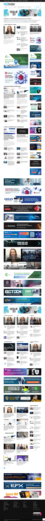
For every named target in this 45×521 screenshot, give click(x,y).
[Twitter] (40, 1)
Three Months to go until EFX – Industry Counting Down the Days (24, 157)
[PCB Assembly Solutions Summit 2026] (22, 12)
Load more (35, 450)
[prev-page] (4, 124)
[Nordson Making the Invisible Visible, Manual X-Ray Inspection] (35, 65)
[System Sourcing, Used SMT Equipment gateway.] (35, 122)
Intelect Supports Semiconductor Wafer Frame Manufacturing (35, 33)
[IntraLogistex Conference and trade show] (22, 380)
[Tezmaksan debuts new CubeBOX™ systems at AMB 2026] (5, 111)
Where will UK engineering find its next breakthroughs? (24, 161)
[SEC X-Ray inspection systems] (35, 130)
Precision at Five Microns (24, 48)
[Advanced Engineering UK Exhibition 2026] (35, 90)
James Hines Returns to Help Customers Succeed (11, 120)
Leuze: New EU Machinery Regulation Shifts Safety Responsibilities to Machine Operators (24, 120)
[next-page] (5, 124)
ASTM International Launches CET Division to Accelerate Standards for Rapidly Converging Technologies (24, 111)
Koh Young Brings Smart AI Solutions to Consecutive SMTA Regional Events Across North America (11, 157)
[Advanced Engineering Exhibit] (22, 389)
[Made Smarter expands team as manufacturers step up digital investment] (18, 107)
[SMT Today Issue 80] (22, 494)
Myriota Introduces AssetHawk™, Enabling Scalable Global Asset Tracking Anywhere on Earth (11, 364)
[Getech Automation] (35, 106)
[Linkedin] (35, 1)
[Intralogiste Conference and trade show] (35, 138)
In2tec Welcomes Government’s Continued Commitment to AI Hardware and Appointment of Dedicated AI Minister (9, 36)
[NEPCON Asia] (35, 171)
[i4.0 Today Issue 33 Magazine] (22, 309)
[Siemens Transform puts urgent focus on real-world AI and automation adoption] (5, 154)
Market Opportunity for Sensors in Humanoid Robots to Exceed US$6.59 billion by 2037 (37, 335)
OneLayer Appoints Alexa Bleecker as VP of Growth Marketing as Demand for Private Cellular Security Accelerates (10, 354)
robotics (29, 21)
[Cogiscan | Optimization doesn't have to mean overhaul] (16, 77)
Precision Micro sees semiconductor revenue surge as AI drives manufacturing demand (11, 116)
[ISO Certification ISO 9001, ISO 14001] (37, 513)
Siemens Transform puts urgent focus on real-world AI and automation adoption (11, 154)
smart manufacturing (20, 21)
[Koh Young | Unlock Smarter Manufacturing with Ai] (16, 61)
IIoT (4, 265)
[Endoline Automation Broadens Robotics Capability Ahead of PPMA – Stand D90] (5, 148)
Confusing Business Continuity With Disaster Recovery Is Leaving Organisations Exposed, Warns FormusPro (24, 28)
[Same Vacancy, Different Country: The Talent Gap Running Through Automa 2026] (22, 131)
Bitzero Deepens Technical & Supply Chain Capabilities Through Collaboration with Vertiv (23, 358)
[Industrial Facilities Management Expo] (22, 398)
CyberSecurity (18, 412)
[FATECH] (22, 476)
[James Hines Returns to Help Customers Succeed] (5, 121)
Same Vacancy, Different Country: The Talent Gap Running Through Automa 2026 (22, 135)
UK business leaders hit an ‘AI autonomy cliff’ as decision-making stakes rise (11, 337)
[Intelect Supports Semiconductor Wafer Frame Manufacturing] (35, 29)
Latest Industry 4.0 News (10, 24)
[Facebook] (36, 1)
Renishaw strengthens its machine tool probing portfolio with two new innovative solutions (24, 116)
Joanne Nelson (5, 140)
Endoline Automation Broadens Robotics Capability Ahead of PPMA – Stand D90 (11, 148)
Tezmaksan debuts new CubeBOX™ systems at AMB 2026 (11, 111)
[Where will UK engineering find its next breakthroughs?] (18, 162)
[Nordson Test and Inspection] (22, 217)
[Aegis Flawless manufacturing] (35, 81)
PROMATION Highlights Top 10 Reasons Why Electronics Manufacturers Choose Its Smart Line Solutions (24, 353)
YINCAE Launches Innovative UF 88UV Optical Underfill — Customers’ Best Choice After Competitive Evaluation (24, 45)
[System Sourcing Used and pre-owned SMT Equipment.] (22, 283)
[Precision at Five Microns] (18, 49)
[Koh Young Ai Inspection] (35, 57)
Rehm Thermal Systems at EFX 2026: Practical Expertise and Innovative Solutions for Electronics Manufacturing (24, 149)
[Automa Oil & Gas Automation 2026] (35, 163)
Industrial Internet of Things (13, 21)
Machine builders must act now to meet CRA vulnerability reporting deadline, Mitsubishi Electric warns (9, 452)
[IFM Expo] (35, 155)
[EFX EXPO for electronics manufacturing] (35, 115)
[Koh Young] (22, 274)
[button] (40, 4)
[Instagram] (38, 1)
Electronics (18, 93)
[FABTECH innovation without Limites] (35, 147)
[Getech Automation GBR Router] (22, 292)
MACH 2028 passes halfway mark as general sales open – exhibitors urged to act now (24, 154)
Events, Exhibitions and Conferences (14, 126)
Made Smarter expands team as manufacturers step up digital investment (24, 107)
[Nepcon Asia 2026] (22, 234)
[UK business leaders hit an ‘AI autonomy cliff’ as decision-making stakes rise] (5, 337)
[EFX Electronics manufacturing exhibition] (22, 485)
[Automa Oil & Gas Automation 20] (22, 225)
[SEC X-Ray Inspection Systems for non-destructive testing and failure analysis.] (22, 371)
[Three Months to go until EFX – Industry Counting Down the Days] (18, 157)
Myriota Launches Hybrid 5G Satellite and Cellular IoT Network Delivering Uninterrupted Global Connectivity (9, 348)
